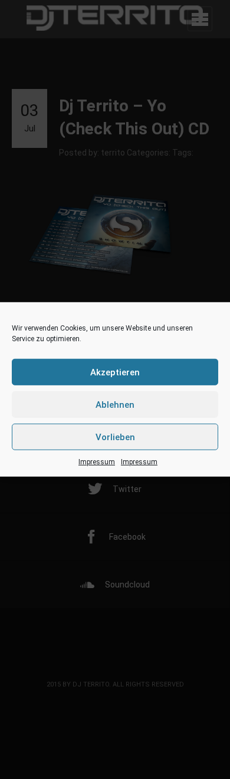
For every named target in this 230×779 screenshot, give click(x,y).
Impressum (96, 462)
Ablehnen (115, 404)
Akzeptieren (115, 372)
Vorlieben (115, 436)
